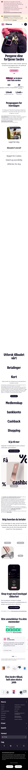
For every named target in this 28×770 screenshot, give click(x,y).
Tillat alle (18, 766)
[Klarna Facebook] (4, 745)
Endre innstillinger (14, 762)
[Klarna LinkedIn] (11, 745)
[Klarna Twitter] (17, 745)
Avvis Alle (10, 766)
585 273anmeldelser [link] (17, 632)
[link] (7, 540)
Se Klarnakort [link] (14, 396)
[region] (14, 760)
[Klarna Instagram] (24, 745)
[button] (26, 7)
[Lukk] (25, 752)
